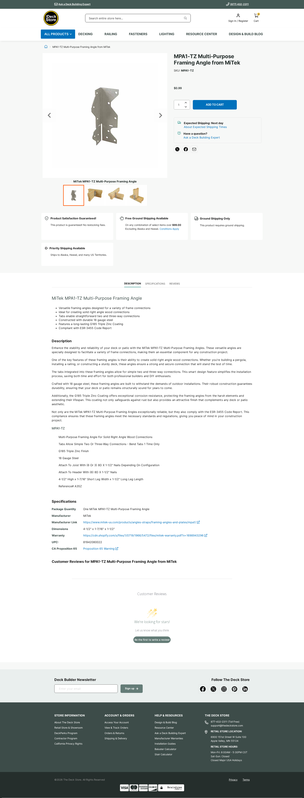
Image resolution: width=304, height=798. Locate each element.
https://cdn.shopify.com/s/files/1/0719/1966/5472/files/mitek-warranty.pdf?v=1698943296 (143, 535)
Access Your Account (116, 722)
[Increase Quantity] (185, 102)
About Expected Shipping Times (205, 127)
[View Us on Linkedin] (245, 689)
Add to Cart (215, 104)
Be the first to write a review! (152, 639)
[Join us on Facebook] (202, 689)
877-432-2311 (219, 721)
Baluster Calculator (165, 749)
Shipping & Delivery (115, 738)
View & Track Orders (116, 727)
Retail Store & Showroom (68, 727)
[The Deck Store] (51, 18)
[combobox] (132, 18)
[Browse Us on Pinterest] (234, 689)
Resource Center (164, 727)
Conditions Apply (169, 228)
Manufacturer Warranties (169, 738)
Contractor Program (65, 738)
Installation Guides (165, 743)
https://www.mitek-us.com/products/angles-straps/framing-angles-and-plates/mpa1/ (140, 522)
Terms (246, 779)
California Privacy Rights (68, 743)
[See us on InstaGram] (224, 689)
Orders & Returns (114, 733)
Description (132, 283)
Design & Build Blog (166, 722)
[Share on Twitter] (177, 149)
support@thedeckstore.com (227, 725)
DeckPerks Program (65, 733)
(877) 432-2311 (239, 4)
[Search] (185, 18)
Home (46, 47)
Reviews (174, 283)
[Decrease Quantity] (185, 107)
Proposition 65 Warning (99, 548)
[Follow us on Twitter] (213, 689)
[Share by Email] (194, 149)
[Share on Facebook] (185, 149)
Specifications (155, 283)
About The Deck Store (67, 722)
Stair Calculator (163, 754)
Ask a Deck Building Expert (74, 4)
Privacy (233, 779)
